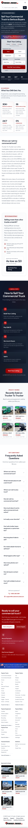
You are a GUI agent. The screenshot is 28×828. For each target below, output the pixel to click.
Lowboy (17, 686)
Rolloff (2, 688)
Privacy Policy (19, 818)
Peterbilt (17, 724)
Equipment (8, 55)
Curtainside (18, 690)
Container (17, 693)
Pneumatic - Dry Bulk (20, 695)
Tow (2, 682)
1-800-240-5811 (15, 593)
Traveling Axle (18, 697)
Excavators (3, 715)
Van (16, 675)
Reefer (16, 684)
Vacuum (3, 695)
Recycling (3, 718)
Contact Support (21, 626)
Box (2, 684)
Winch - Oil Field (5, 701)
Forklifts (3, 711)
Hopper (17, 688)
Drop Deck (17, 682)
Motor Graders (4, 722)
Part (20, 55)
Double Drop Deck (19, 699)
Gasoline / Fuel (18, 701)
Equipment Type (7, 48)
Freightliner (18, 713)
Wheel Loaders (4, 713)
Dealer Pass (18, 748)
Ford (16, 722)
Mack (16, 711)
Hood (2, 730)
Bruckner (3, 744)
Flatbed (17, 677)
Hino (16, 733)
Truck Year (5, 59)
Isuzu (16, 728)
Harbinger (17, 737)
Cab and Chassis (5, 686)
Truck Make (17, 59)
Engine (2, 734)
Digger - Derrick (5, 699)
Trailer (19, 51)
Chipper (3, 697)
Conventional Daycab (6, 677)
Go (25, 7)
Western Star (18, 735)
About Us (6, 818)
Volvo (16, 715)
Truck (8, 51)
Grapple (3, 693)
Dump (2, 680)
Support (12, 818)
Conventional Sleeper (6, 675)
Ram (16, 731)
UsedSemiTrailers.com (19, 820)
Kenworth (17, 720)
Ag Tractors (4, 720)
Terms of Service (7, 820)
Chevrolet (17, 726)
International (18, 718)
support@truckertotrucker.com (15, 596)
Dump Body (4, 732)
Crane (2, 690)
